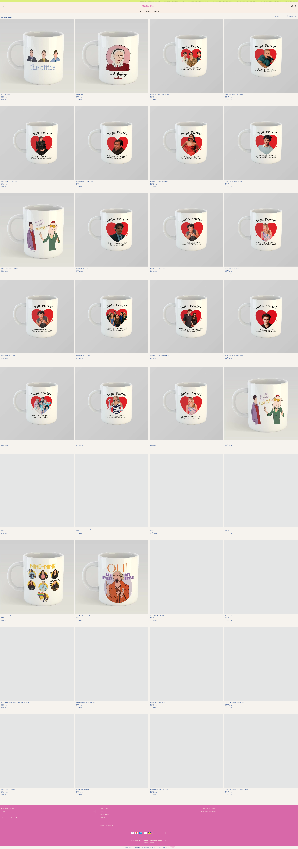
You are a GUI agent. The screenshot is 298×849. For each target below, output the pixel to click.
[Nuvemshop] (149, 842)
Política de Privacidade (106, 825)
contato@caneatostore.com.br (209, 811)
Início (140, 11)
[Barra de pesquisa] (2, 6)
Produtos (147, 11)
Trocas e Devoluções (105, 822)
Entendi (172, 847)
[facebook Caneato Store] (7, 817)
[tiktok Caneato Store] (12, 817)
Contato (102, 817)
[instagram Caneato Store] (3, 817)
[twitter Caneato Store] (16, 817)
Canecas (7, 15)
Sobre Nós (156, 11)
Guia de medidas (104, 814)
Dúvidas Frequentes (105, 820)
